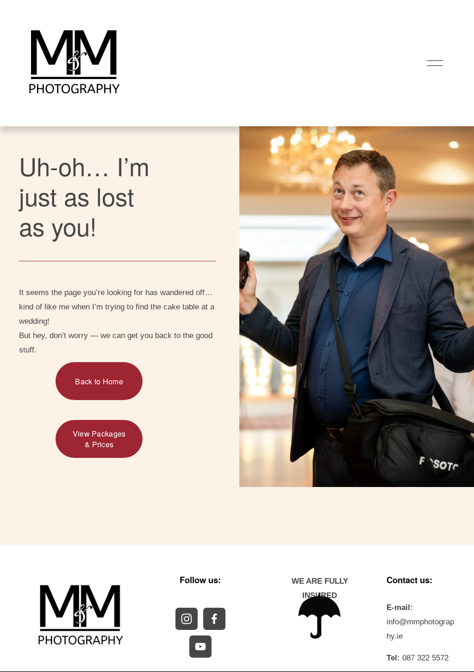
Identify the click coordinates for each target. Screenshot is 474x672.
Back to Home (99, 381)
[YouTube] (200, 646)
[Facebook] (214, 619)
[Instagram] (186, 619)
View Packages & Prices (99, 439)
